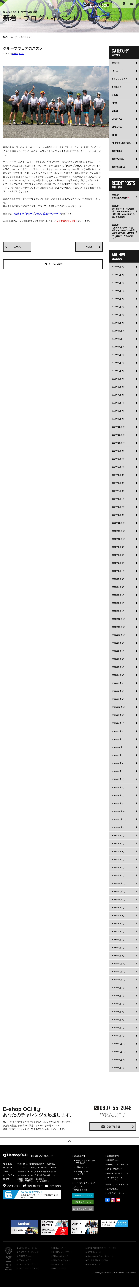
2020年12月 (118, 747)
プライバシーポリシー (116, 1193)
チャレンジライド (119, 79)
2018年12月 (118, 883)
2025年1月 (118, 419)
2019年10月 (118, 827)
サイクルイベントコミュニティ (114, 1179)
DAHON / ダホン (26, 1256)
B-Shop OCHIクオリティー (82, 1173)
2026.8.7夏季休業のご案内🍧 (120, 196)
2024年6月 (118, 475)
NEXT (89, 246)
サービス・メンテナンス (117, 1165)
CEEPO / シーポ (94, 1252)
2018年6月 (118, 923)
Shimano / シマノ (60, 1256)
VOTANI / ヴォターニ (28, 1248)
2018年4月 (118, 939)
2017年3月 (118, 1027)
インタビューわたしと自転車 (80, 1188)
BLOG (21, 54)
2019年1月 (118, 875)
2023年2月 (118, 603)
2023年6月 (118, 571)
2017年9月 (118, 988)
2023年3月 (118, 595)
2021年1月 (118, 739)
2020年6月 (118, 771)
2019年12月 (118, 811)
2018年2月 (118, 947)
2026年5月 (118, 291)
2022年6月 (118, 659)
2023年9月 (118, 547)
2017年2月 (118, 1035)
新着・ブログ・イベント (117, 1184)
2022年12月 (118, 619)
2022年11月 (118, 627)
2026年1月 (118, 323)
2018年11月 (118, 891)
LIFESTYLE (117, 119)
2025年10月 (118, 347)
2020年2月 (118, 795)
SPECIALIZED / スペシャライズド (101, 1248)
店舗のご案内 (113, 1156)
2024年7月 (118, 467)
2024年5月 (118, 483)
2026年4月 (118, 299)
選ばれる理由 (80, 1156)
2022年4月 (118, 675)
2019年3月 (118, 859)
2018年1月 (118, 955)
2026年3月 (118, 307)
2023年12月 (118, 523)
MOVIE (115, 95)
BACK (17, 246)
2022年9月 (118, 643)
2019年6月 (118, 843)
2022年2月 (118, 691)
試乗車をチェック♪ (83, 1202)
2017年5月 (118, 1012)
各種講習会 (116, 87)
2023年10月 (118, 539)
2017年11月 (118, 971)
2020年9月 (118, 755)
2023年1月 (118, 611)
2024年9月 (118, 451)
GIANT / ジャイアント (62, 1252)
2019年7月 (118, 835)
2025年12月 (118, 331)
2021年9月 (118, 715)
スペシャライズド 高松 (83, 1209)
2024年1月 (118, 515)
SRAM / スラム (25, 1260)
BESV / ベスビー (60, 1248)
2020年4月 (118, 787)
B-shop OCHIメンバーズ (117, 1173)
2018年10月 (118, 899)
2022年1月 (118, 699)
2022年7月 (118, 651)
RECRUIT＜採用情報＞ (122, 143)
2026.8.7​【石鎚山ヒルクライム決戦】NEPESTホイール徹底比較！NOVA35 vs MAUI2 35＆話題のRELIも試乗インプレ (123, 232)
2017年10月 (118, 979)
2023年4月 (118, 587)
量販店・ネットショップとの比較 (85, 1161)
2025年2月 (118, 411)
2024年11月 (118, 435)
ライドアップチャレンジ (84, 1183)
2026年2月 (118, 315)
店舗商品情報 (113, 1160)
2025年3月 (118, 403)
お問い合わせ (113, 1189)
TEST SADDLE (118, 167)
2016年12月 (118, 1044)
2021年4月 (118, 723)
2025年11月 (118, 339)
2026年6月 (118, 283)
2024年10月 (118, 443)
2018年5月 (118, 931)
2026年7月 (118, 275)
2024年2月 (118, 507)
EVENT (115, 111)
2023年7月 (118, 563)
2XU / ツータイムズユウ (29, 1268)
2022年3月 (118, 683)
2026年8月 (118, 267)
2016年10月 (118, 1060)
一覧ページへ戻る (53, 264)
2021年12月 (118, 707)
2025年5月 (118, 387)
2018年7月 (118, 915)
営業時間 (115, 63)
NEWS (15, 54)
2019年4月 (118, 851)
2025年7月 (118, 371)
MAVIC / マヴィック (61, 1260)
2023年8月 (118, 555)
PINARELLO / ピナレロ (29, 1252)
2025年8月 (118, 363)
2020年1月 (118, 803)
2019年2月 (118, 867)
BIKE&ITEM (117, 127)
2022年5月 (118, 667)
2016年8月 (118, 1068)
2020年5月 (118, 779)
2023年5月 (118, 579)
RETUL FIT (117, 71)
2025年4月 (118, 395)
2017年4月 (118, 1019)
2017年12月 (118, 963)
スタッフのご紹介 (114, 1169)
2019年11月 (118, 819)
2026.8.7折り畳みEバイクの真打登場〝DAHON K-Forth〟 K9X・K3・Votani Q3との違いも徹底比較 (123, 211)
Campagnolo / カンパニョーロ (100, 1256)
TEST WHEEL (118, 159)
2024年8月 (118, 459)
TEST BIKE (117, 151)
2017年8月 (118, 996)
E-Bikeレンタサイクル (82, 1195)
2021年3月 (118, 731)
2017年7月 (118, 1004)
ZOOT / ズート (59, 1268)
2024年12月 (118, 427)
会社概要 (78, 1178)
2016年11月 (118, 1052)
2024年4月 (118, 491)
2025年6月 (118, 379)
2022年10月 (118, 635)
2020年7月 (118, 763)
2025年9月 (118, 355)
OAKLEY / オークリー (28, 1264)
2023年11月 (118, 531)
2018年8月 (118, 907)
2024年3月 (118, 499)
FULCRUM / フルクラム (97, 1260)
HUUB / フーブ (93, 1264)
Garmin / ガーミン (61, 1264)
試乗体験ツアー (82, 1167)
